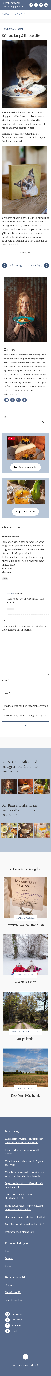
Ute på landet (25, 1039)
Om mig (9, 1285)
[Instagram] (31, 5)
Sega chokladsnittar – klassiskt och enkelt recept (24, 1185)
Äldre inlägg (15, 265)
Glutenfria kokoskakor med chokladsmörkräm (20, 1196)
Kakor (8, 1266)
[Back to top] (25, 1357)
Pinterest (16, 1325)
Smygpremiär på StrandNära (26, 925)
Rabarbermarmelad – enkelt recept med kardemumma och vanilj (24, 1141)
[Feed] (46, 5)
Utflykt (35, 1031)
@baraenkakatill (20, 762)
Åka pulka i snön (25, 982)
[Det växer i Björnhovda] (25, 1068)
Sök (6, 417)
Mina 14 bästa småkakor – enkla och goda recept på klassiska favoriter (24, 1174)
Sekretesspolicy (13, 1300)
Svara (5, 579)
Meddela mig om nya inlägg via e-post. (25, 715)
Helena (11, 593)
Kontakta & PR (13, 1292)
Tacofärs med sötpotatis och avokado (25, 1224)
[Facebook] (36, 5)
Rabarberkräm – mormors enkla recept (22, 1152)
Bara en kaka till (20, 805)
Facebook (16, 1320)
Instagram (17, 1314)
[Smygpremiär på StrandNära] (25, 897)
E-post (5, 693)
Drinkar (9, 1258)
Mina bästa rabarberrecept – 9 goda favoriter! (24, 1163)
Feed (14, 1331)
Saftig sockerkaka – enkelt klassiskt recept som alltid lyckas (24, 1208)
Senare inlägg (34, 265)
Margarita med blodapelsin (20, 1232)
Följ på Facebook (25, 511)
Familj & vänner (14, 29)
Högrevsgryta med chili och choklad (25, 1217)
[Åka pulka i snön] (25, 954)
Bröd (7, 1251)
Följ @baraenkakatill (25, 467)
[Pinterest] (41, 5)
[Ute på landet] (25, 1011)
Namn (5, 680)
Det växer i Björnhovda (25, 1095)
